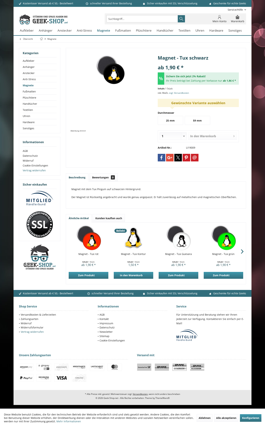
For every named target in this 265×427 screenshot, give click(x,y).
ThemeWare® (162, 398)
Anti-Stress (29, 79)
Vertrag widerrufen (34, 170)
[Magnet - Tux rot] (88, 237)
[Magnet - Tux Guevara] (178, 237)
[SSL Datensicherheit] (40, 224)
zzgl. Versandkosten (179, 92)
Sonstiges (28, 128)
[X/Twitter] (178, 157)
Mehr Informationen (68, 421)
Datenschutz (30, 155)
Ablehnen (205, 418)
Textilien (28, 110)
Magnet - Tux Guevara (178, 254)
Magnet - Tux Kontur (133, 254)
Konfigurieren (250, 418)
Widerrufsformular (32, 327)
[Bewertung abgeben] (198, 62)
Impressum (106, 323)
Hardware (29, 122)
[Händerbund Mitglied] (40, 198)
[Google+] (170, 157)
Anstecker (29, 73)
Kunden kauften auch (108, 218)
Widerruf (28, 160)
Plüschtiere (29, 97)
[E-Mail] (194, 157)
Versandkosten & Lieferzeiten (38, 314)
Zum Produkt (86, 275)
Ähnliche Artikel (79, 218)
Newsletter (106, 331)
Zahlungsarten (29, 319)
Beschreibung (77, 177)
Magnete (28, 85)
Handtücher (30, 103)
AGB (25, 151)
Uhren (26, 116)
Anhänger (29, 67)
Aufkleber (28, 60)
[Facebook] (161, 157)
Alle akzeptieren (226, 418)
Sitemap (104, 336)
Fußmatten (29, 91)
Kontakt (104, 319)
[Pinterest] (186, 157)
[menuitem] (235, 9)
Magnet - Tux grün (223, 254)
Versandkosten (140, 394)
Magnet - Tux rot (88, 254)
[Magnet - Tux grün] (223, 237)
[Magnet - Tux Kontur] (133, 237)
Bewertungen (103, 177)
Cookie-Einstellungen (35, 165)
